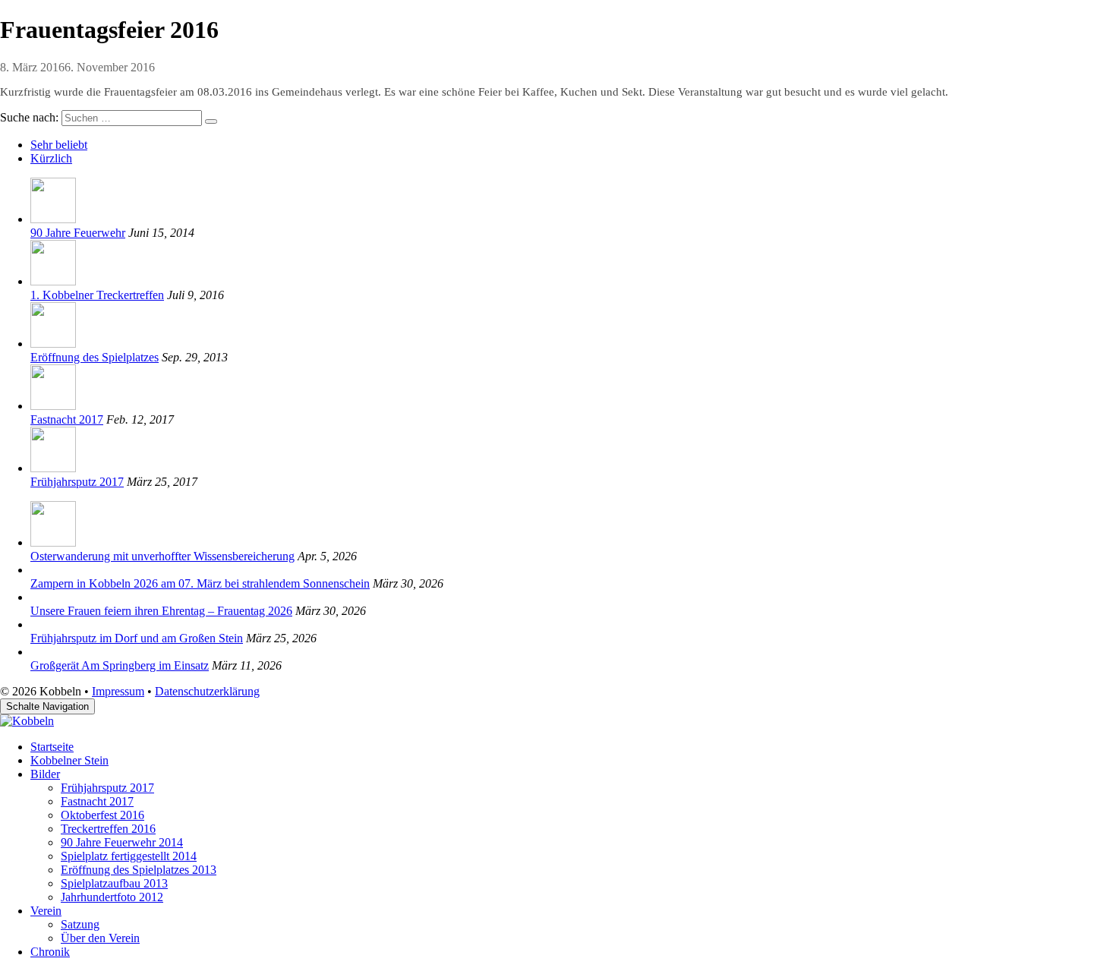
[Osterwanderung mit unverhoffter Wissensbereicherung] (53, 542)
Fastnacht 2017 (66, 419)
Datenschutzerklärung (207, 691)
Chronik (50, 951)
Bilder (45, 774)
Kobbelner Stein (69, 760)
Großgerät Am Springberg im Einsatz (119, 665)
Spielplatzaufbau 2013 (114, 883)
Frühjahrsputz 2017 (77, 481)
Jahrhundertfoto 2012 (112, 897)
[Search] (211, 121)
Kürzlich (51, 158)
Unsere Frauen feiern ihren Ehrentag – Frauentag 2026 (161, 610)
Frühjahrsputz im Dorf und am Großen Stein (136, 638)
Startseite (52, 746)
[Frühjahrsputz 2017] (53, 468)
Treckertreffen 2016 (108, 828)
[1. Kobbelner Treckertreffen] (53, 281)
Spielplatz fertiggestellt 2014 (129, 856)
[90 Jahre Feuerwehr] (53, 219)
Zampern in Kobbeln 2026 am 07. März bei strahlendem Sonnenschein (200, 583)
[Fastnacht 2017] (53, 405)
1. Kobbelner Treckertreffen (97, 294)
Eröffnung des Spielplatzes (94, 357)
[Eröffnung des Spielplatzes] (53, 343)
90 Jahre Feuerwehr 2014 (122, 842)
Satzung (80, 924)
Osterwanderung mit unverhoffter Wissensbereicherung (162, 556)
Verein (45, 910)
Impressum (118, 691)
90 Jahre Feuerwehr (77, 232)
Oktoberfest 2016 (102, 815)
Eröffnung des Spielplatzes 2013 (138, 869)
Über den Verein (100, 938)
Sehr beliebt (58, 144)
